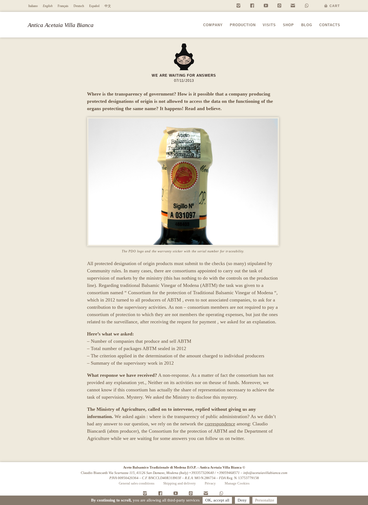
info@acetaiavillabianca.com (265, 473)
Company (213, 25)
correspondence (220, 423)
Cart (334, 6)
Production (243, 25)
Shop (288, 25)
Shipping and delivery (179, 483)
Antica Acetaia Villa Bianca (60, 25)
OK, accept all (217, 500)
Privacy (210, 483)
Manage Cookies (237, 483)
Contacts (329, 25)
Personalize (264, 500)
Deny (242, 500)
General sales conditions (136, 483)
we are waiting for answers (184, 75)
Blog (306, 25)
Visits (269, 25)
